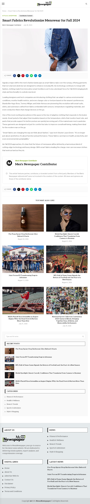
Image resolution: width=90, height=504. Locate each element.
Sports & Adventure (13, 408)
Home (4, 11)
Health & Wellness (12, 400)
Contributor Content (26, 16)
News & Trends (11, 404)
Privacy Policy (8, 488)
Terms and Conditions (12, 491)
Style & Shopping (9, 16)
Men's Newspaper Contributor (11, 25)
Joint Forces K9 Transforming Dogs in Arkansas (23, 277)
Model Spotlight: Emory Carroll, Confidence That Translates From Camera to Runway (67, 236)
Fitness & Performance (14, 397)
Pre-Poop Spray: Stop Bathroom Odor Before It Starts (23, 235)
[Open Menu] (3, 4)
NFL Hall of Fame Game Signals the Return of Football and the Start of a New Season (67, 278)
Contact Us (7, 480)
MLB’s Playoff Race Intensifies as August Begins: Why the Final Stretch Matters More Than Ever (23, 319)
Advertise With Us (10, 476)
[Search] (86, 4)
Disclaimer (7, 484)
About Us (7, 472)
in (27, 75)
